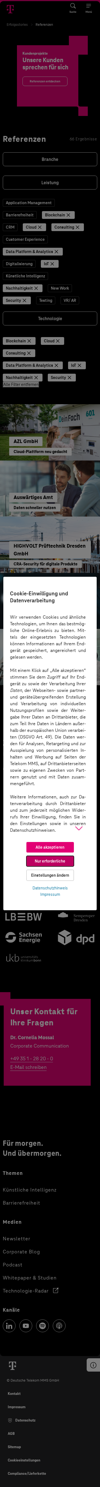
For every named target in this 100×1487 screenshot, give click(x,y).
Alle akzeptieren (50, 847)
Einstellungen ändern (50, 875)
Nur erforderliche (50, 861)
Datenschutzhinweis (50, 888)
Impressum (50, 894)
